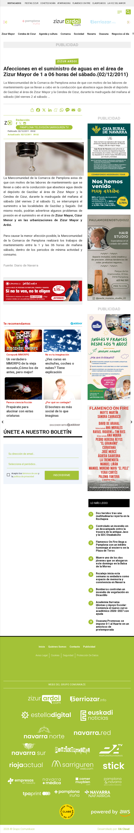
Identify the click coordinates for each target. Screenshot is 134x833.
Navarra (91, 33)
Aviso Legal (42, 655)
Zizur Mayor (8, 33)
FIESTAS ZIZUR (31, 3)
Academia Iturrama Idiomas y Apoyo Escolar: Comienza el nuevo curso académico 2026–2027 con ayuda (109, 608)
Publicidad (89, 646)
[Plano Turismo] (112, 781)
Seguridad (68, 655)
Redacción (23, 120)
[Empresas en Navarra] (21, 781)
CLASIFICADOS (99, 3)
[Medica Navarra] (52, 781)
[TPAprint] (36, 793)
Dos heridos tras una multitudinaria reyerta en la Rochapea (109, 516)
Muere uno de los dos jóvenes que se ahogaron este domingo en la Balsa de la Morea (109, 562)
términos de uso (30, 473)
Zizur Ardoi (67, 61)
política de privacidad (24, 476)
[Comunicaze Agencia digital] (67, 671)
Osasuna (104, 33)
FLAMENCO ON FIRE (81, 3)
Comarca (66, 33)
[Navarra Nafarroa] (97, 793)
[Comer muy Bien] (82, 781)
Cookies (55, 655)
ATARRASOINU (64, 3)
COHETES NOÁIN (47, 3)
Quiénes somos (57, 646)
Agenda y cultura (48, 33)
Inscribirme (61, 475)
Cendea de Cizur (27, 33)
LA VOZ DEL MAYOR (117, 3)
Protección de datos (87, 655)
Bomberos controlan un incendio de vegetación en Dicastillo (109, 592)
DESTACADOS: (14, 3)
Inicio (42, 646)
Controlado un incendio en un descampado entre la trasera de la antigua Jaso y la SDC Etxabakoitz (109, 530)
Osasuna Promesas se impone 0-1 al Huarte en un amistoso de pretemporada (109, 625)
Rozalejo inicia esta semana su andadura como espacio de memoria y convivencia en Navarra (109, 578)
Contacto (75, 646)
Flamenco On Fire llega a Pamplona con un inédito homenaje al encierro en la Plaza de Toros (109, 546)
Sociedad (79, 33)
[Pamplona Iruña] (67, 793)
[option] (67, 22)
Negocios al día (120, 33)
